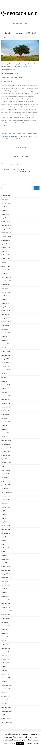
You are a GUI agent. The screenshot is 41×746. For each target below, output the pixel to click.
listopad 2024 (5, 273)
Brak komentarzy (20, 147)
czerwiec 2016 (5, 540)
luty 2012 (4, 670)
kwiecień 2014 (5, 592)
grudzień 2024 (6, 270)
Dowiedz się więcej (31, 743)
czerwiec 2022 (5, 377)
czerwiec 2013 (5, 626)
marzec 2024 (5, 303)
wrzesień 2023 (6, 322)
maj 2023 (4, 336)
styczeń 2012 (5, 674)
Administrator (31, 37)
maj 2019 (4, 511)
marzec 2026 (5, 214)
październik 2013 (6, 611)
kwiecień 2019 (5, 514)
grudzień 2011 (5, 678)
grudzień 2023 (5, 314)
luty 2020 (4, 477)
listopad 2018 (5, 533)
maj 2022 (4, 381)
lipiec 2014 (4, 581)
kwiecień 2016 (5, 548)
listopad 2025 (5, 229)
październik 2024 (6, 277)
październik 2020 (6, 448)
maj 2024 (4, 296)
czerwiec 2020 (6, 462)
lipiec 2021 (4, 418)
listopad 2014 (5, 574)
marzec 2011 (5, 700)
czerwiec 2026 (5, 203)
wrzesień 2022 (6, 366)
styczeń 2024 (5, 310)
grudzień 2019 (5, 485)
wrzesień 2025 (6, 236)
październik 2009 (6, 722)
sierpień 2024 (5, 284)
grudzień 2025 (6, 225)
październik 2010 (6, 711)
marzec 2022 (5, 388)
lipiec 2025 (4, 244)
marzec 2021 (5, 433)
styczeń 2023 (5, 351)
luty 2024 (4, 307)
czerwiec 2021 (5, 422)
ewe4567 (12, 69)
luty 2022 (4, 392)
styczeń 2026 (5, 221)
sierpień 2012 (5, 652)
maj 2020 (4, 466)
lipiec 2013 (4, 622)
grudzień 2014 (5, 570)
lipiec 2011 (4, 692)
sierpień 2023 (5, 325)
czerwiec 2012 (5, 659)
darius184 (4, 69)
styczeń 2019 (5, 526)
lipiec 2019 (4, 503)
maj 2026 (4, 207)
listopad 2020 (5, 444)
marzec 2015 (5, 559)
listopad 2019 (5, 488)
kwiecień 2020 (5, 470)
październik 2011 (6, 685)
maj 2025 (4, 251)
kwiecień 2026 (5, 210)
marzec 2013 (5, 637)
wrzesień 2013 (5, 615)
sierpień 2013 (5, 618)
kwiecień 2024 (5, 299)
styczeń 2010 (5, 718)
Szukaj (3, 184)
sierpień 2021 (5, 414)
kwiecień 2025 (5, 255)
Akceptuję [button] (20, 743)
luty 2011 (4, 704)
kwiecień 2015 (5, 555)
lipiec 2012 (4, 655)
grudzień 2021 (5, 399)
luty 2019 (4, 522)
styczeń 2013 (5, 644)
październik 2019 (6, 492)
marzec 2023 (5, 344)
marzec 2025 (5, 259)
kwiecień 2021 (5, 429)
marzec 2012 (5, 666)
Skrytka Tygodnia (20, 24)
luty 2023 (4, 348)
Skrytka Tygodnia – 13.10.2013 (13, 169)
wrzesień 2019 (6, 496)
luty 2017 (4, 537)
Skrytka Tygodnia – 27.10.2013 (28, 171)
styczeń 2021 (5, 437)
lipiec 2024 (4, 288)
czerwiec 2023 (5, 333)
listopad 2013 (5, 607)
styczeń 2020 (5, 481)
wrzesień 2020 (6, 451)
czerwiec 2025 (5, 247)
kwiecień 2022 (5, 385)
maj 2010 (4, 715)
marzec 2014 (5, 596)
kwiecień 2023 (5, 340)
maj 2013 (4, 629)
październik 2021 (6, 407)
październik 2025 (6, 233)
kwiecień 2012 (5, 663)
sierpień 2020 (5, 455)
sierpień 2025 (5, 240)
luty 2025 (4, 262)
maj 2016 (4, 544)
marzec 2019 (5, 518)
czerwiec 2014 (5, 585)
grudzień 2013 (5, 603)
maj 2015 (4, 551)
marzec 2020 (5, 474)
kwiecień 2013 (5, 633)
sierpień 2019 (5, 500)
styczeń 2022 (5, 396)
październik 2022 (6, 362)
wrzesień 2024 (6, 281)
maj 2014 (4, 589)
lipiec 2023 (4, 329)
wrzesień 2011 (5, 689)
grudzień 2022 (5, 355)
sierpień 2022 (5, 370)
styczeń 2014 (5, 600)
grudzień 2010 (6, 707)
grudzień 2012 (5, 648)
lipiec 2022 (4, 373)
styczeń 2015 (5, 566)
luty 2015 (4, 563)
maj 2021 (4, 425)
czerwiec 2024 (5, 292)
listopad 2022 (5, 359)
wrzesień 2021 (5, 411)
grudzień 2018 (5, 529)
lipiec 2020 (4, 459)
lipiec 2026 (4, 199)
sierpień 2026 (5, 195)
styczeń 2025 (5, 266)
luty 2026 (4, 218)
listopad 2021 (5, 403)
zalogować (11, 164)
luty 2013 (4, 640)
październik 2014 (6, 577)
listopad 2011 (5, 681)
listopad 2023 (5, 318)
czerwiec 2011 (5, 696)
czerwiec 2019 (5, 507)
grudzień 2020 (6, 440)
